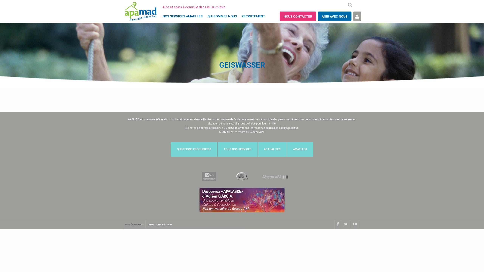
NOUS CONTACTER (298, 16)
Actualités (272, 149)
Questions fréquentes (194, 149)
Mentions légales (160, 224)
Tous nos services (237, 149)
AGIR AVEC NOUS (334, 16)
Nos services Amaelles (183, 16)
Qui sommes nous (222, 16)
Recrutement (253, 16)
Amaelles (300, 149)
